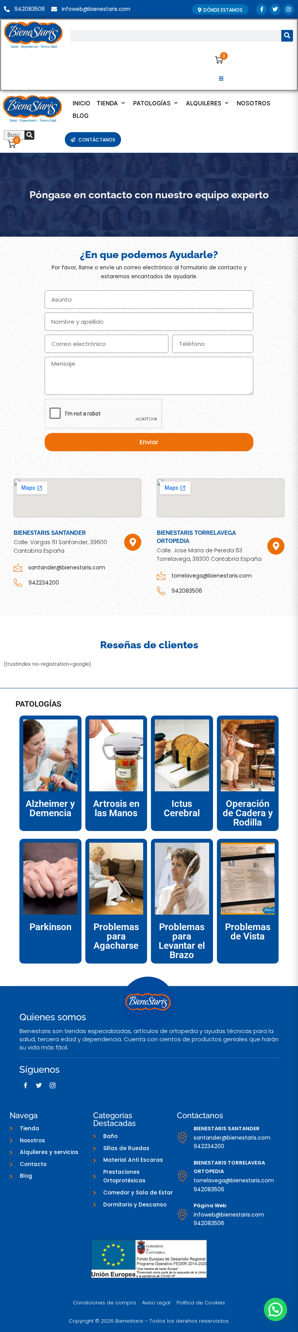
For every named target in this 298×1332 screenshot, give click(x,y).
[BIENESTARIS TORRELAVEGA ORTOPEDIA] (182, 1176)
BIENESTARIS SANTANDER (227, 1128)
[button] (221, 79)
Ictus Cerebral (182, 808)
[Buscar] (287, 36)
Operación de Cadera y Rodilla (248, 813)
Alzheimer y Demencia (50, 808)
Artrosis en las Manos (116, 808)
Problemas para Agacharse (116, 936)
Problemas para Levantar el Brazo (182, 941)
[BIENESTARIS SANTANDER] (182, 1137)
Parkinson (50, 927)
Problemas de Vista (247, 932)
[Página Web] (182, 1214)
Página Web (210, 1205)
